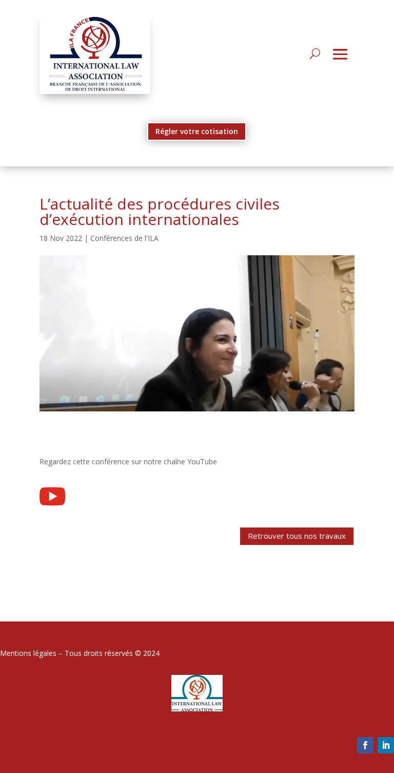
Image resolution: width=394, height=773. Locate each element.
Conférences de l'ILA (124, 238)
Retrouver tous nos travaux (297, 536)
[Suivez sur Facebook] (365, 745)
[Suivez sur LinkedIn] (386, 745)
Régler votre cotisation (196, 131)
